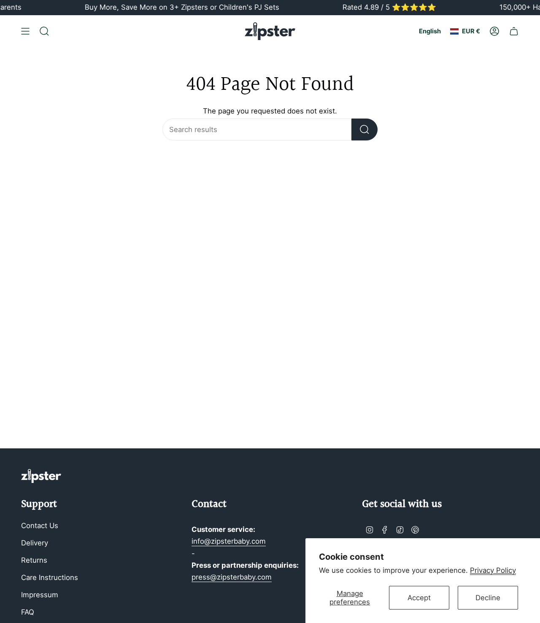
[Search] (364, 129)
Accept (419, 597)
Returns (34, 560)
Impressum (39, 595)
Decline (487, 597)
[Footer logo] (41, 476)
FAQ (27, 612)
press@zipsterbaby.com (232, 577)
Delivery (34, 543)
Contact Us (39, 525)
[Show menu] (25, 31)
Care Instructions (49, 577)
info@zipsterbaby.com (229, 541)
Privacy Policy (493, 570)
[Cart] (514, 31)
